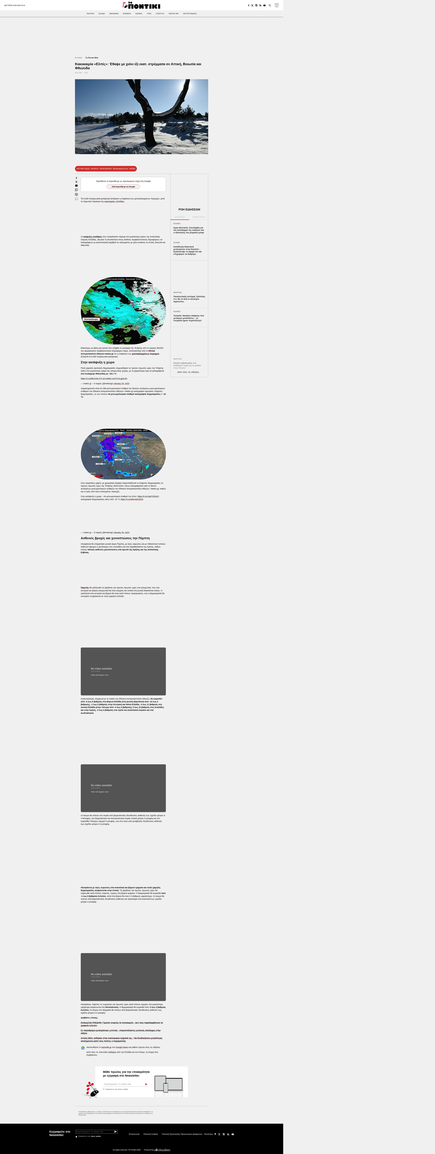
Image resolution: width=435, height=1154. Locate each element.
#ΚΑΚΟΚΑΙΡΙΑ (106, 169)
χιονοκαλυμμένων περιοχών (145, 354)
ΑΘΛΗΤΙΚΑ (177, 292)
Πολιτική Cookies (150, 1134)
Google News (122, 1047)
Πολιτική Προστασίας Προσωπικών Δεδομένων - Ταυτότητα (187, 1134)
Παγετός (85, 588)
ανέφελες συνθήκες (92, 237)
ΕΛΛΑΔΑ (78, 58)
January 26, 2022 (121, 383)
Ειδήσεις (112, 1052)
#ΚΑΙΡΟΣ (95, 169)
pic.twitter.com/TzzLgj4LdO (115, 378)
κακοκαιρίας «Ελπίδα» (114, 201)
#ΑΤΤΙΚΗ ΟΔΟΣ (83, 169)
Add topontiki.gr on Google (123, 187)
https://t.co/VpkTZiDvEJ (148, 496)
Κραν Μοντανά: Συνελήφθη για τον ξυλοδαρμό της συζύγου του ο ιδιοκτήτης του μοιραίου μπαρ (188, 230)
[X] (252, 5)
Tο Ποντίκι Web (91, 58)
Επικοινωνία (134, 1134)
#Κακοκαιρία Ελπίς (120, 169)
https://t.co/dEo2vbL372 (91, 378)
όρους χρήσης (123, 1089)
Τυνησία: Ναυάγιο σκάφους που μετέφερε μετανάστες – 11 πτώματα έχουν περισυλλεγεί (188, 318)
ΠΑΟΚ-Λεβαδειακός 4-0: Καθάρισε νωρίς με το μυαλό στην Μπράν (187, 365)
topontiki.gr (106, 1047)
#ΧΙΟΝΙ (132, 169)
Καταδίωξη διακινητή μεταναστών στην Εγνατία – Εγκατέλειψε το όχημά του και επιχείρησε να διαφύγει (187, 250)
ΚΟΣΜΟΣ (177, 223)
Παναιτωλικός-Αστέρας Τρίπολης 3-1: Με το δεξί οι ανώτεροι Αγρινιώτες (189, 299)
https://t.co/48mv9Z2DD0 (132, 499)
